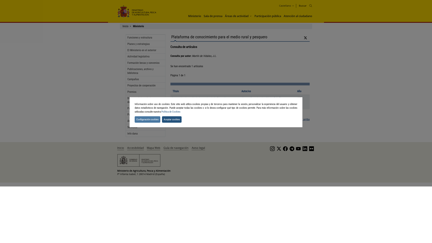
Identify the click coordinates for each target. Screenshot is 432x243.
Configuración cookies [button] (147, 119)
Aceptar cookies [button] (172, 119)
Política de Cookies (170, 111)
